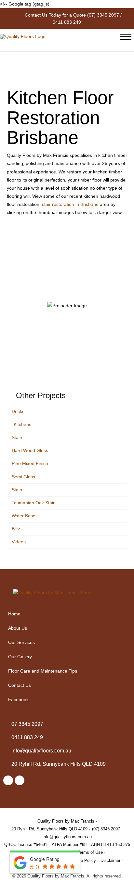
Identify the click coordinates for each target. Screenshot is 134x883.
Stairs (17, 437)
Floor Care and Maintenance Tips (42, 671)
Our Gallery (20, 656)
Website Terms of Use (82, 852)
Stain (17, 489)
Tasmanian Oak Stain (34, 502)
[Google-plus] (19, 780)
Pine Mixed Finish (30, 463)
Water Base (23, 515)
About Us (17, 628)
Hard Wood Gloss (30, 450)
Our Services (21, 642)
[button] (67, 642)
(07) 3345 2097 (103, 15)
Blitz (16, 528)
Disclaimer (110, 860)
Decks (18, 411)
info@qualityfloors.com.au (67, 836)
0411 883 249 (67, 22)
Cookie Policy (83, 860)
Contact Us (19, 685)
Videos (19, 541)
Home (14, 613)
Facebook (18, 699)
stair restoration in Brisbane (70, 204)
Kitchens (22, 424)
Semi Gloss (23, 476)
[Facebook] (8, 780)
